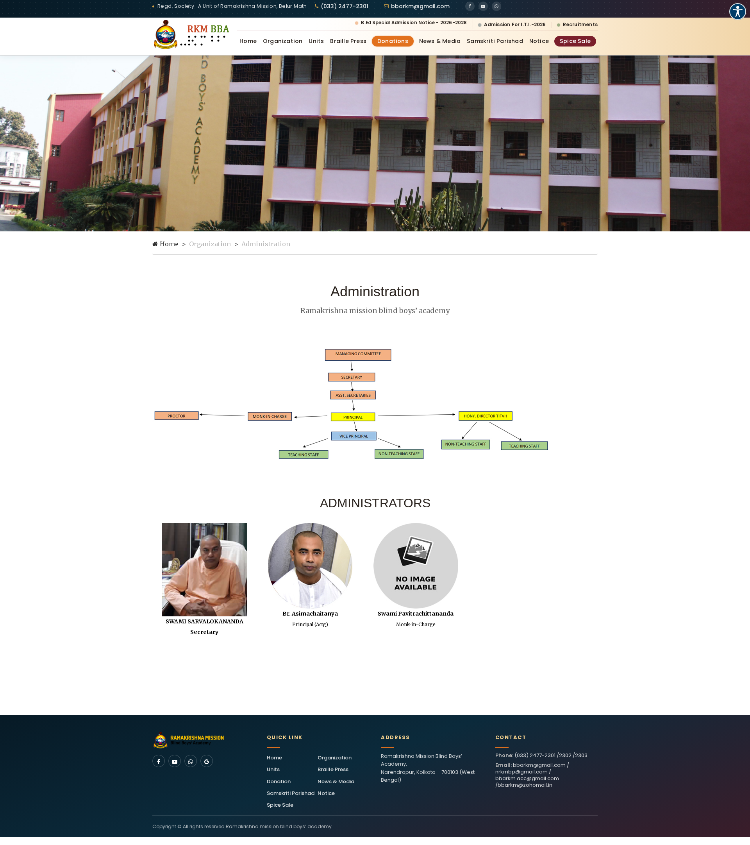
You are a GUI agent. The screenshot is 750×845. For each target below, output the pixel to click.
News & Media (440, 41)
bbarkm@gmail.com (420, 6)
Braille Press (348, 41)
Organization (282, 41)
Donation (279, 781)
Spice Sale (575, 41)
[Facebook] (470, 6)
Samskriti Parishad (495, 41)
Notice (539, 41)
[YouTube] (483, 6)
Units (316, 41)
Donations (392, 41)
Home (248, 41)
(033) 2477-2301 (344, 6)
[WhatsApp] (496, 6)
